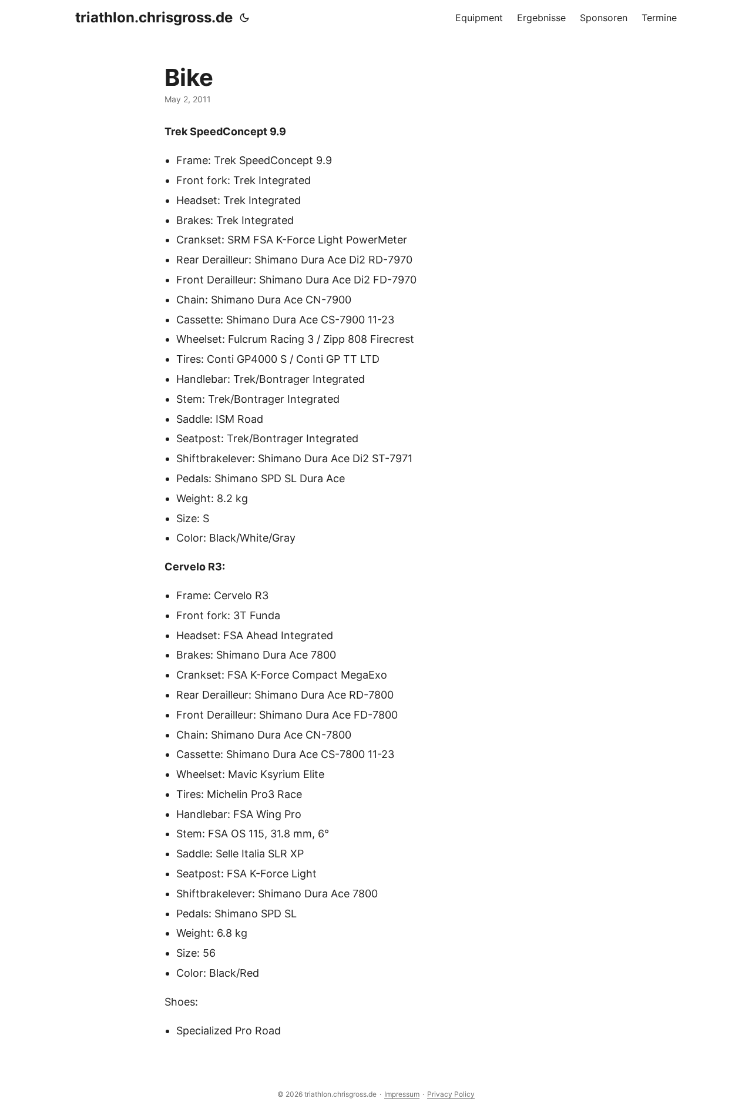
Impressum (401, 1094)
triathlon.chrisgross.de (154, 17)
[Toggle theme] (244, 17)
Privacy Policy (451, 1094)
